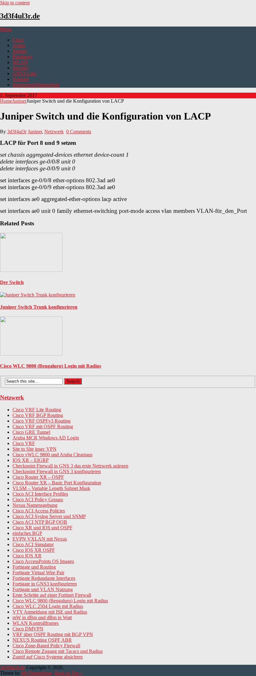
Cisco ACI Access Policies (38, 510)
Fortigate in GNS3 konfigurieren (44, 583)
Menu (6, 29)
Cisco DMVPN (27, 628)
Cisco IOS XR (27, 555)
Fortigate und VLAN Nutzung (42, 589)
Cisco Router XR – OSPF (38, 477)
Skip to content (15, 2)
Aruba (18, 45)
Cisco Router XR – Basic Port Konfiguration (56, 482)
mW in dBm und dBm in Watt (42, 617)
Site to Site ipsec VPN (34, 449)
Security (20, 68)
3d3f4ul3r (17, 131)
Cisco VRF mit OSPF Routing (42, 426)
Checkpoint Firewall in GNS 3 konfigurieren (56, 471)
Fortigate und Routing (34, 567)
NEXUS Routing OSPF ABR (42, 640)
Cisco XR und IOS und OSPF (42, 527)
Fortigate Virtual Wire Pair (38, 572)
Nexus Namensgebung (34, 505)
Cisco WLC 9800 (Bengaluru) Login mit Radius (60, 600)
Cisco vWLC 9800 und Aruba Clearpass (52, 454)
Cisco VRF (23, 443)
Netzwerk (54, 131)
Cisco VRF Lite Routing (36, 409)
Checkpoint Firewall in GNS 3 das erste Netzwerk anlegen (70, 465)
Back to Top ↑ (69, 673)
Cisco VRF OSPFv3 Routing (41, 421)
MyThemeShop (36, 673)
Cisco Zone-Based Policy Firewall (46, 645)
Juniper (19, 51)
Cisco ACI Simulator (33, 544)
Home (6, 101)
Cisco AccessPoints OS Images (43, 561)
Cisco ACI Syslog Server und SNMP (49, 516)
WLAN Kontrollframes (35, 623)
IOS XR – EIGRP (30, 460)
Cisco (18, 39)
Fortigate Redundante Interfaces (43, 578)
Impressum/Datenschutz (36, 84)
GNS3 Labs (24, 73)
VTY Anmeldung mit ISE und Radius (49, 612)
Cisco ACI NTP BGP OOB (39, 522)
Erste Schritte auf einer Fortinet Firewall (51, 595)
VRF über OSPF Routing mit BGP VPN (52, 634)
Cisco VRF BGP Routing (37, 415)
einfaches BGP (27, 533)
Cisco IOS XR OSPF (33, 550)
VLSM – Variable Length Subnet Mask (51, 488)
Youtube (20, 79)
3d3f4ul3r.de (20, 16)
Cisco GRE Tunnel (31, 432)
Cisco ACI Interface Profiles (40, 494)
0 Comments (78, 131)
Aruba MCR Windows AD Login (45, 437)
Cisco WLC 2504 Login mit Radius (47, 606)
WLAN (20, 62)
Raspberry (22, 56)
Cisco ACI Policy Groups (37, 499)
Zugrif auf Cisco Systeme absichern (47, 656)
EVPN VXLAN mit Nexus (39, 538)
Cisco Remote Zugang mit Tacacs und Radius (57, 651)
